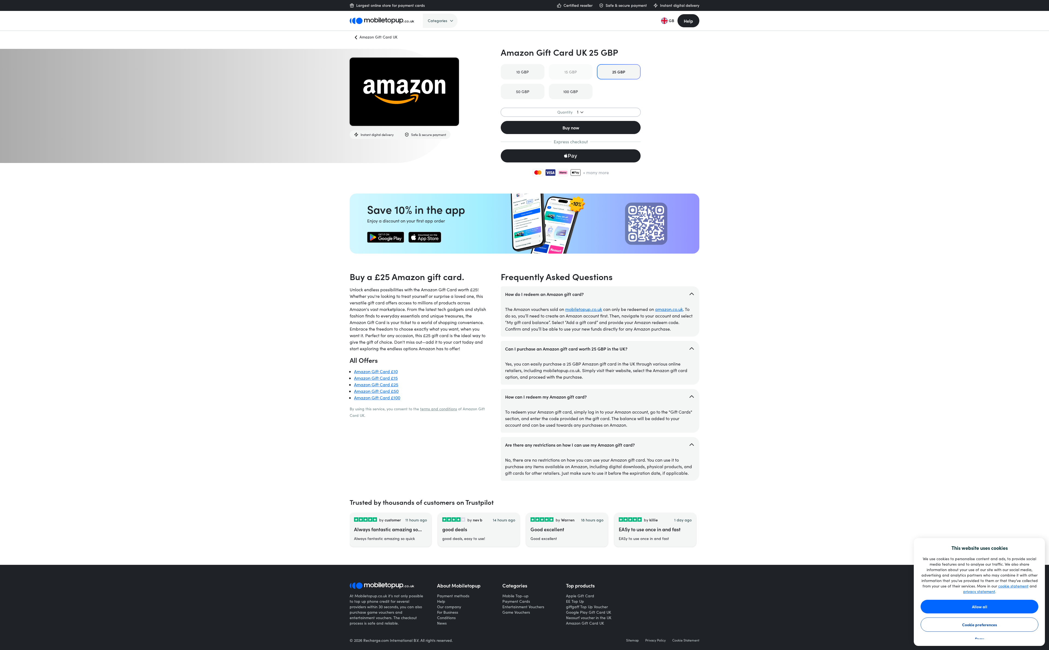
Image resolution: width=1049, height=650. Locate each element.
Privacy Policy (655, 640)
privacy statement (979, 591)
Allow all (979, 606)
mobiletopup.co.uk (583, 309)
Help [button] (688, 21)
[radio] (522, 71)
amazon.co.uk (669, 309)
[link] (385, 237)
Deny (979, 639)
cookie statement (1013, 586)
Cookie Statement (685, 640)
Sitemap (632, 640)
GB (671, 20)
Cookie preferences (979, 624)
